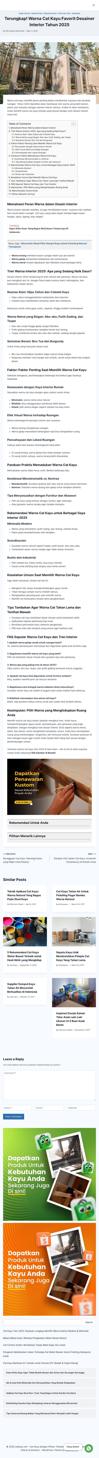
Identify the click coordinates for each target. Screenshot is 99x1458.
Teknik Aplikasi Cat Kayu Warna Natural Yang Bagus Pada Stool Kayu (24, 895)
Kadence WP (71, 1450)
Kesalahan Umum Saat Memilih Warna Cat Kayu (34, 177)
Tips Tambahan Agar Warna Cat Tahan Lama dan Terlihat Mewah (42, 180)
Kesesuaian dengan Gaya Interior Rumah (33, 146)
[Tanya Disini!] (88, 1447)
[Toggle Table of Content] (72, 124)
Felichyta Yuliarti (16, 904)
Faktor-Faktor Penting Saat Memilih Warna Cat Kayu (36, 143)
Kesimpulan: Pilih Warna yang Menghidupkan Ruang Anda (39, 187)
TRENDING (76, 13)
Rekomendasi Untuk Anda (25, 190)
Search (89, 1322)
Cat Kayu (14, 965)
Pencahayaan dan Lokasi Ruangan (30, 152)
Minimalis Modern (23, 168)
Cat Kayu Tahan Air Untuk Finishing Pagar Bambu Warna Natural (72, 895)
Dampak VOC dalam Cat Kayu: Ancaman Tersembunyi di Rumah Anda (75, 858)
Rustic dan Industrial (24, 174)
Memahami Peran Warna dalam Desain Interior (33, 128)
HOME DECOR (24, 13)
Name (8, 1108)
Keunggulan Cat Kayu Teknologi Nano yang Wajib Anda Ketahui (22, 858)
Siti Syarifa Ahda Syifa (15, 31)
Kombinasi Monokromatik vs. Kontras (32, 159)
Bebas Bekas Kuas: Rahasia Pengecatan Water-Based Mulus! (35, 1338)
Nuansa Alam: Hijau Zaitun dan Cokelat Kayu (35, 134)
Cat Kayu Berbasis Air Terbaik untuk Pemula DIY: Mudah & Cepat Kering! (40, 1363)
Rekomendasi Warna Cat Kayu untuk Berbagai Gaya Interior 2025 (43, 165)
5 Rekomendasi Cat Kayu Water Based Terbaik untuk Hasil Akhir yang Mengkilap (24, 956)
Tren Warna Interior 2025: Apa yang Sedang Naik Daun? (38, 131)
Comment (10, 1073)
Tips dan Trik (64, 13)
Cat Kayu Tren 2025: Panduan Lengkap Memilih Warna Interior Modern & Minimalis (46, 1331)
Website (72, 1108)
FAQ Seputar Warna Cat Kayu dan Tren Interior (33, 184)
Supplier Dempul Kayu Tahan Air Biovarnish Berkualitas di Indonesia (22, 988)
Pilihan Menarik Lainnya (23, 194)
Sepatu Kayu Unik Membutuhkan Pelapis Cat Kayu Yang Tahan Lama (72, 956)
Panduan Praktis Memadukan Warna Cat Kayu (33, 155)
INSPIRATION (36, 13)
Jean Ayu (13, 997)
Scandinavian (21, 171)
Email (40, 1108)
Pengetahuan (50, 13)
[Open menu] (93, 5)
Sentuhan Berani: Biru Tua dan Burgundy (33, 140)
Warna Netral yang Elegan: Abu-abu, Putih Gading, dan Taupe (43, 137)
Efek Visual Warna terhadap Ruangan (32, 149)
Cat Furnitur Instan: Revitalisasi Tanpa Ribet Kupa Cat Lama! (34, 1345)
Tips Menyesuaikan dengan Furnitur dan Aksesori (38, 162)
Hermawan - (64, 904)
